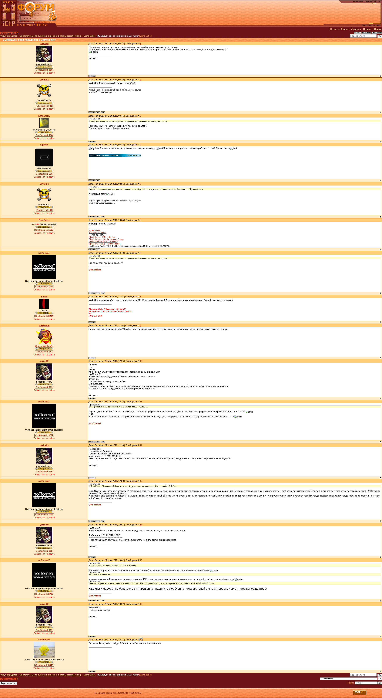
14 (141, 525)
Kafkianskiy (44, 116)
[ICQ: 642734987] (98, 249)
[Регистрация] (26, 25)
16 (141, 604)
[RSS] (46, 25)
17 (141, 639)
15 (141, 560)
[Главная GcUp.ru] (8, 25)
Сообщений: (44, 70)
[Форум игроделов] (17, 25)
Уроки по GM (94, 230)
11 (141, 401)
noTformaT (44, 253)
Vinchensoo (44, 639)
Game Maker (89, 36)
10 (141, 361)
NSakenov (44, 325)
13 (141, 481)
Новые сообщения (339, 29)
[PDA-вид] (43, 25)
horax (44, 296)
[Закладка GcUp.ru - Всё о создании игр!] (40, 25)
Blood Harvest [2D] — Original (102, 237)
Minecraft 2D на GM (97, 232)
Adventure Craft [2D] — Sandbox (103, 241)
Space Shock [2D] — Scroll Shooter (104, 244)
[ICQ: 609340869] (103, 112)
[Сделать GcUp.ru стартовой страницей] (37, 25)
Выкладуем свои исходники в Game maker (118, 36)
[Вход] (34, 25)
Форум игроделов (8, 36)
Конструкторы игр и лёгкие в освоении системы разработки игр (50, 36)
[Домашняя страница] (98, 112)
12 (141, 445)
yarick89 (44, 43)
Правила (367, 29)
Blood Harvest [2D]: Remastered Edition (106, 239)
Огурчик (44, 79)
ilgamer (44, 144)
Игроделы (356, 29)
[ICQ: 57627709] (103, 293)
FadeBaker (44, 220)
